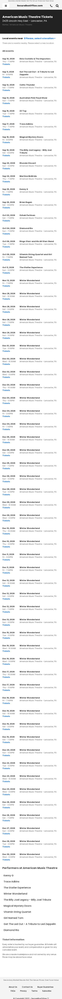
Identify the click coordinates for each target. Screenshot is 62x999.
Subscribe (46, 991)
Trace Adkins (11, 881)
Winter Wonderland (15, 893)
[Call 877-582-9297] (51, 6)
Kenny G (9, 875)
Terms (34, 991)
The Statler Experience (17, 887)
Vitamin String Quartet (17, 912)
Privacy (23, 991)
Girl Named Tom (13, 918)
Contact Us (27, 987)
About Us (13, 987)
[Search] (57, 6)
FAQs (13, 991)
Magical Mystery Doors (17, 906)
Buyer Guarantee (45, 987)
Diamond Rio (11, 930)
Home (5, 24)
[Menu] (5, 5)
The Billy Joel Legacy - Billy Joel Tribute (27, 899)
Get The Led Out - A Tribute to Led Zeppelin (30, 924)
